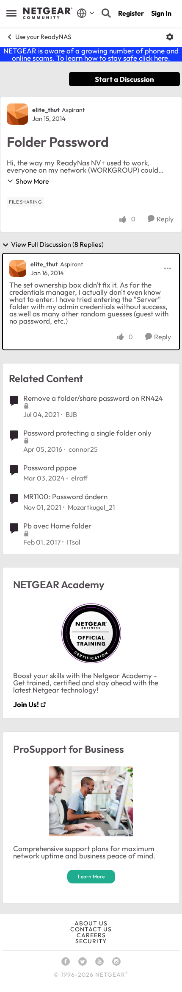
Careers (91, 935)
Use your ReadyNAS (43, 37)
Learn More (91, 876)
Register (131, 13)
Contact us (91, 929)
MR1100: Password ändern (65, 496)
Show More (32, 181)
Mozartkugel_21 (91, 507)
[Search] (106, 13)
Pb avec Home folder (57, 525)
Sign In (161, 13)
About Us (91, 923)
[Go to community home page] (47, 13)
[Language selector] (85, 13)
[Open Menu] (170, 37)
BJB (71, 414)
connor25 (83, 449)
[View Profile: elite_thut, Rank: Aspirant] (17, 114)
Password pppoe (50, 467)
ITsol (73, 542)
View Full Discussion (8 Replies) (57, 245)
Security (91, 941)
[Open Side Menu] (11, 13)
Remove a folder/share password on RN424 (93, 398)
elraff (79, 478)
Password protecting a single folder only (87, 432)
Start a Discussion (124, 79)
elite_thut (46, 110)
